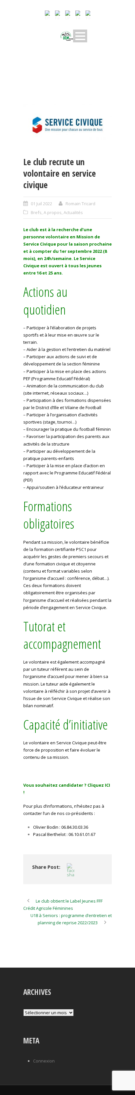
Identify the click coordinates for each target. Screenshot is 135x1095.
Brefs (36, 212)
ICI (107, 785)
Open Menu (80, 36)
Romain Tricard (80, 204)
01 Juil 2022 (41, 204)
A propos (53, 212)
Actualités (73, 212)
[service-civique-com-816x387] (67, 125)
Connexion (44, 1061)
